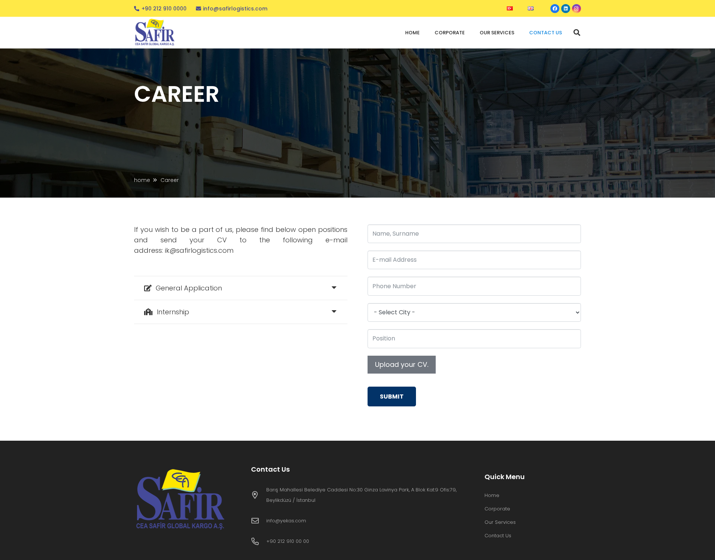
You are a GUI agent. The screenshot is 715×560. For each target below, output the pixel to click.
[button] (576, 32)
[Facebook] (554, 8)
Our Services (500, 522)
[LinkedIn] (565, 8)
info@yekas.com (286, 520)
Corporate (497, 508)
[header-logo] (155, 33)
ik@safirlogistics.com (199, 250)
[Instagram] (576, 8)
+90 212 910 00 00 (287, 541)
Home (491, 495)
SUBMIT (392, 396)
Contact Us (497, 535)
